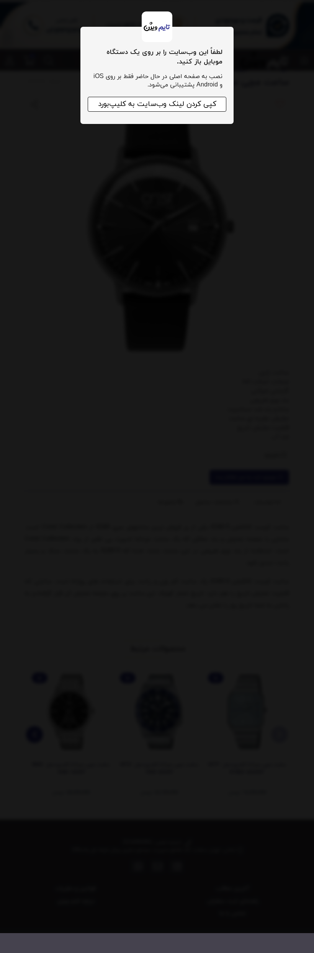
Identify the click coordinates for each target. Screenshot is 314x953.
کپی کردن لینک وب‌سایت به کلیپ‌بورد (157, 104)
